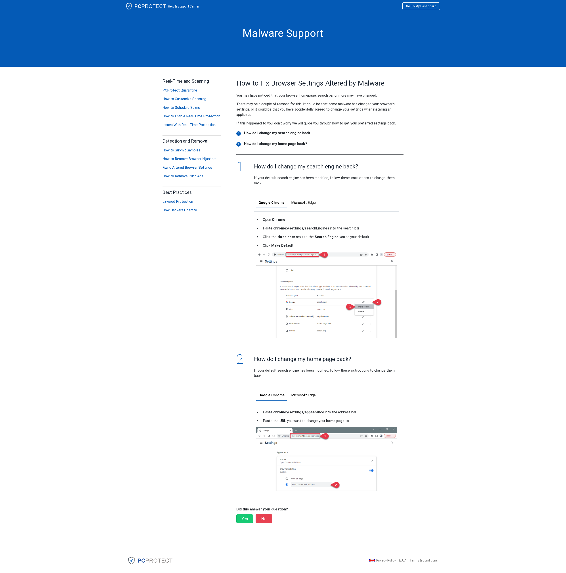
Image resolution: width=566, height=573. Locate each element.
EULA (402, 560)
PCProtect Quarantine (180, 90)
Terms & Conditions (424, 560)
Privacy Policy (386, 560)
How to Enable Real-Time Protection (191, 116)
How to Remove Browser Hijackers (189, 159)
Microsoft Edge (303, 203)
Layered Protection (178, 201)
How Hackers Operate (180, 210)
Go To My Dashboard (421, 6)
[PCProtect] (150, 560)
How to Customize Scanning (184, 99)
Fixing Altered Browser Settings (187, 167)
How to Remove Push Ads (183, 176)
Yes (244, 518)
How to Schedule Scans (181, 107)
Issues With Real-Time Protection (189, 125)
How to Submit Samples (181, 150)
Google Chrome (271, 203)
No (263, 518)
